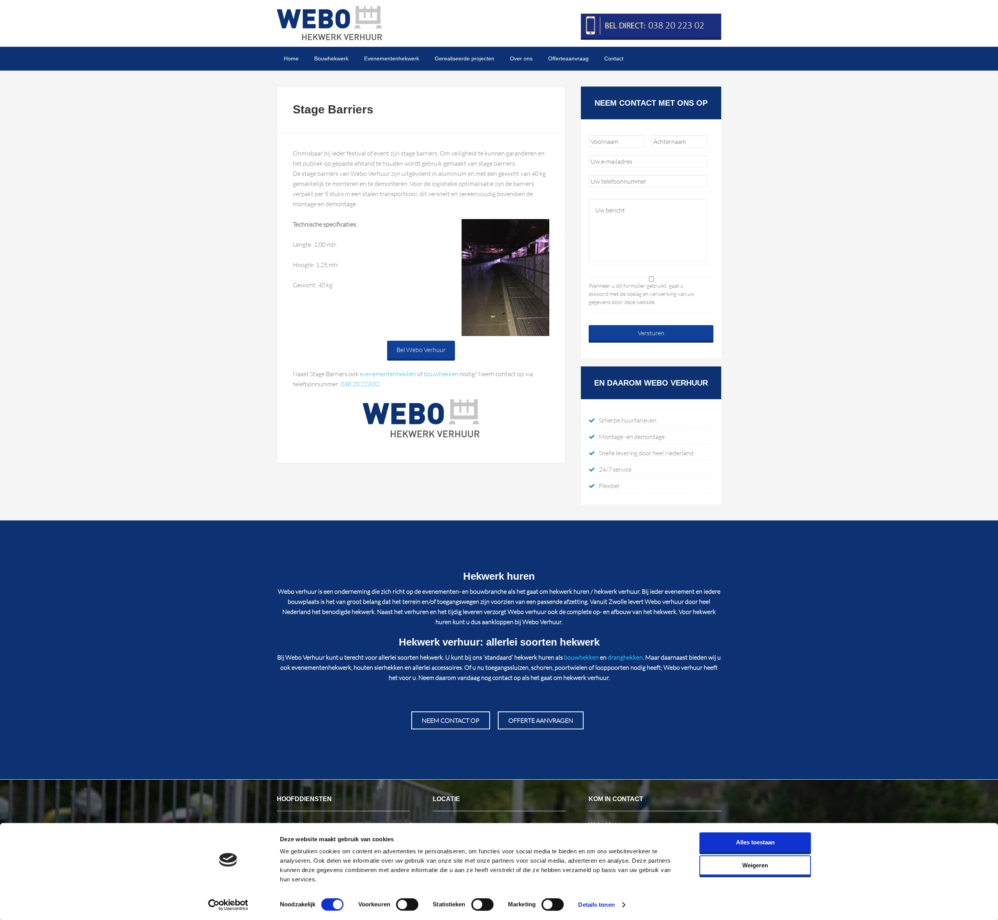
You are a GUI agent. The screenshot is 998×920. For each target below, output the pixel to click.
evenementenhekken (388, 374)
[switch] (407, 904)
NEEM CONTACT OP (451, 720)
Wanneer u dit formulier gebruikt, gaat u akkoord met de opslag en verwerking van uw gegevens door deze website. (641, 293)
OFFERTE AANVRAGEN (540, 720)
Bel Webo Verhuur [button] (421, 350)
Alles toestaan (755, 842)
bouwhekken (441, 374)
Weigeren (755, 865)
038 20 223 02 (360, 384)
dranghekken (625, 657)
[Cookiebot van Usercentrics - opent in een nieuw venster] (228, 905)
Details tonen (596, 904)
